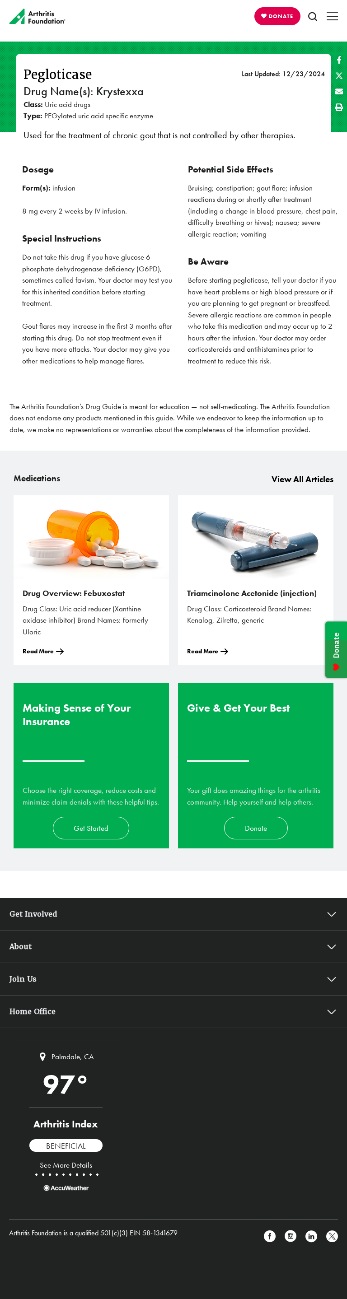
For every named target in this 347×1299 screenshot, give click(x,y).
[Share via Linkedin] (311, 1236)
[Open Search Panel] (312, 16)
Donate (256, 828)
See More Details (66, 1165)
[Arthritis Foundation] (37, 16)
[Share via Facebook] (339, 60)
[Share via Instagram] (290, 1236)
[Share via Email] (339, 91)
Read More (38, 651)
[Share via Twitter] (339, 75)
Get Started (91, 828)
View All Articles (302, 479)
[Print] (339, 107)
